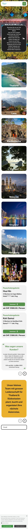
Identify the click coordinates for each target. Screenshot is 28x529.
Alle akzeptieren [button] (7, 526)
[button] (14, 523)
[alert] (14, 522)
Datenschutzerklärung (17, 521)
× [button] (26, 516)
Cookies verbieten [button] (20, 526)
